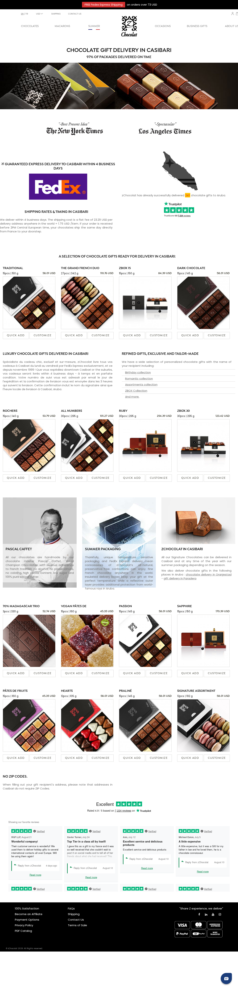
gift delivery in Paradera (180, 578)
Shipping (74, 914)
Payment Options (27, 920)
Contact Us (76, 920)
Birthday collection (138, 372)
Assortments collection (141, 384)
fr (27, 13)
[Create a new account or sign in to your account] (232, 13)
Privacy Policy (24, 925)
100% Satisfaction (27, 908)
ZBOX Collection (136, 391)
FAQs (71, 908)
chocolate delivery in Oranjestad (208, 574)
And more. (132, 397)
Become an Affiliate (28, 914)
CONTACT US (74, 13)
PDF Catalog (23, 931)
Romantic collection (139, 379)
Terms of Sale (77, 925)
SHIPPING (56, 13)
